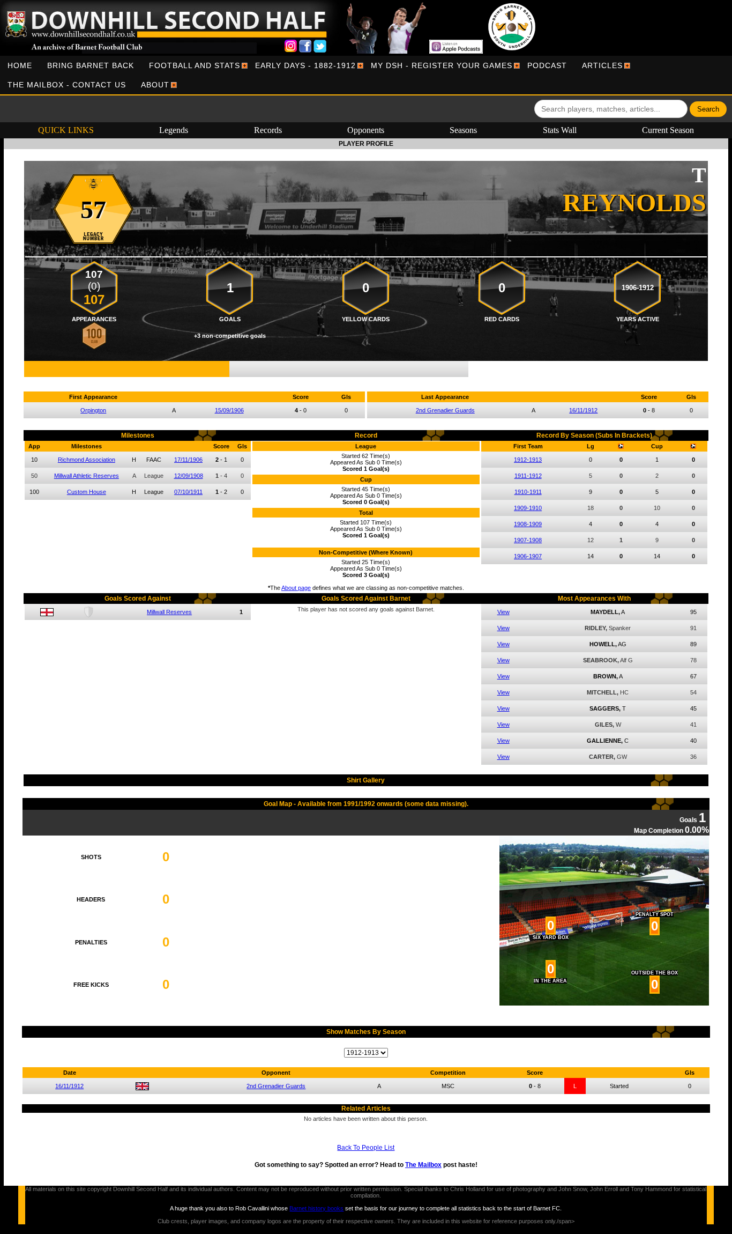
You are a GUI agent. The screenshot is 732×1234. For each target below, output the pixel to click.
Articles (602, 65)
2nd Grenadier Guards (445, 410)
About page (296, 588)
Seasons (463, 130)
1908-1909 (528, 524)
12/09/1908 (188, 475)
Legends (173, 130)
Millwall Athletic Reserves (86, 475)
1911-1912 (528, 475)
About (155, 84)
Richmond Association (86, 459)
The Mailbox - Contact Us (67, 84)
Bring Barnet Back (90, 65)
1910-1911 (528, 492)
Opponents (365, 130)
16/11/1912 (583, 410)
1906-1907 (528, 556)
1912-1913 (528, 459)
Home (20, 65)
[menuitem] (20, 65)
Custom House (86, 492)
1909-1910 (528, 508)
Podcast (547, 65)
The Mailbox (423, 1165)
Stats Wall (560, 130)
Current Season (668, 130)
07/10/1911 (188, 492)
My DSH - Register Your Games (441, 65)
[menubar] (366, 75)
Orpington (93, 410)
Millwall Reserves (169, 612)
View (503, 612)
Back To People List (365, 1147)
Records (268, 130)
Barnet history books (316, 1208)
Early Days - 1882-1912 (305, 65)
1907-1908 (528, 540)
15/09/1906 (229, 410)
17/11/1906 (188, 459)
